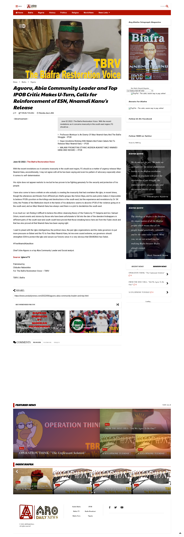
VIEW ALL (166, 405)
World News (89, 13)
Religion (75, 13)
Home (20, 13)
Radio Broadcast (90, 511)
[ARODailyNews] (32, 7)
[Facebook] (110, 507)
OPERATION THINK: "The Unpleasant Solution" (52, 453)
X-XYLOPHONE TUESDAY (115, 453)
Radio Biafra (76, 507)
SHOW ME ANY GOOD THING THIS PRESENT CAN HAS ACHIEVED (93, 326)
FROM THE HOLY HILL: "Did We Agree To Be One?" (130, 428)
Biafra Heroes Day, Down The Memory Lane (37, 327)
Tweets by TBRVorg (135, 143)
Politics (63, 13)
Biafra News (76, 516)
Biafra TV (76, 511)
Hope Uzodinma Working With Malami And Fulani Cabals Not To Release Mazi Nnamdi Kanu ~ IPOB (86, 142)
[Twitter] (115, 507)
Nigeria (41, 13)
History (52, 13)
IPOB (90, 507)
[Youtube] (122, 507)
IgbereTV (25, 257)
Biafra (30, 13)
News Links (103, 13)
